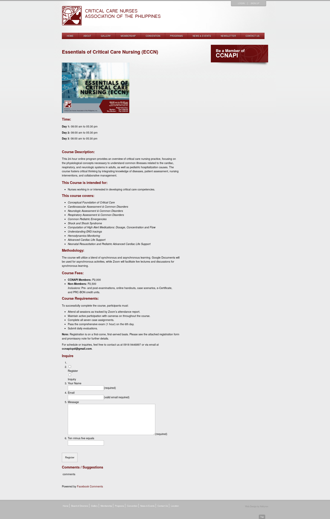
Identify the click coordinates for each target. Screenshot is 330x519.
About (87, 35)
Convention (153, 35)
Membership (128, 35)
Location (175, 505)
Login (241, 3)
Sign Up (255, 3)
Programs (176, 35)
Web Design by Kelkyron (256, 506)
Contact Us (253, 35)
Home (70, 35)
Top (262, 516)
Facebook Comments (90, 486)
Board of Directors (79, 505)
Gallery (106, 35)
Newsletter (228, 35)
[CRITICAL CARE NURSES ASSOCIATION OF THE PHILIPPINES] (111, 30)
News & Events (202, 35)
